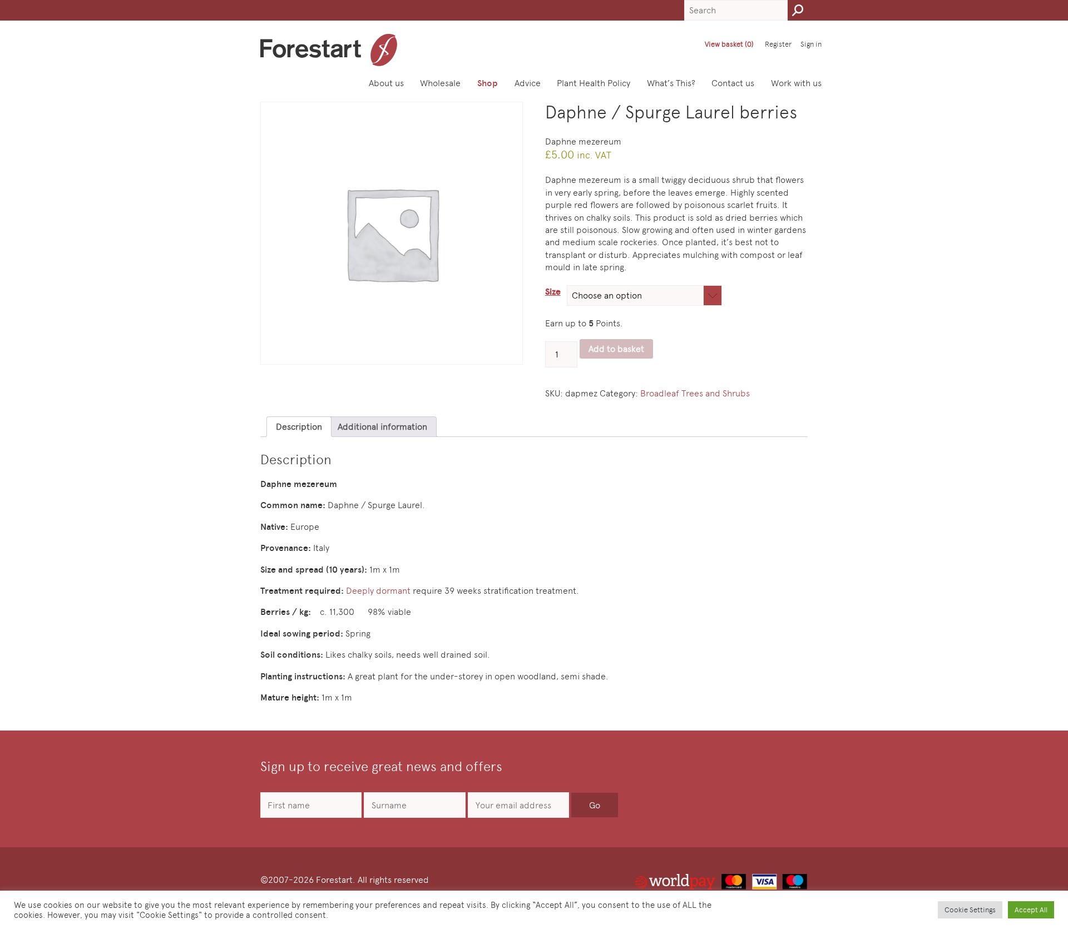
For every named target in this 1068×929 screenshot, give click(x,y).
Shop (487, 83)
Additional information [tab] (382, 426)
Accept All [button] (1031, 910)
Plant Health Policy (593, 83)
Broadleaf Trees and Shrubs (695, 393)
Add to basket (616, 349)
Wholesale (440, 83)
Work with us (796, 83)
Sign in (811, 44)
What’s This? (671, 83)
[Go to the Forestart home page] (328, 50)
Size (553, 291)
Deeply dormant (377, 590)
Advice (528, 83)
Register (778, 44)
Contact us (732, 83)
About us (386, 83)
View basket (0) (729, 44)
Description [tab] (299, 426)
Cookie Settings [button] (970, 910)
